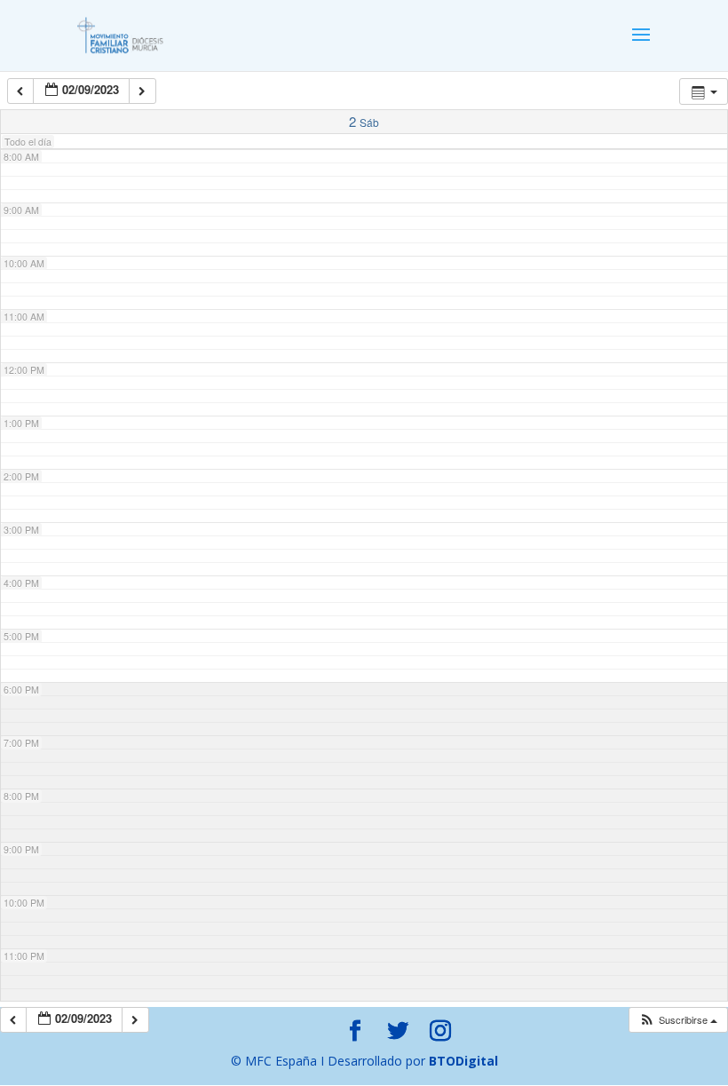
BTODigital (463, 1060)
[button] (677, 1020)
